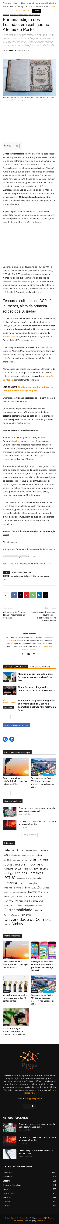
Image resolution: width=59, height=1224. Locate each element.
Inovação (32, 883)
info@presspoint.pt (34, 1098)
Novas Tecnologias (33, 896)
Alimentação (31, 850)
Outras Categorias (26, 15)
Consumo (8, 868)
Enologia (8, 873)
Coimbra (44, 859)
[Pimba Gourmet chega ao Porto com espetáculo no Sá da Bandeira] (9, 690)
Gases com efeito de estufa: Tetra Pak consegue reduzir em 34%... (15, 781)
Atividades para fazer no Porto (16, 860)
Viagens (7, 924)
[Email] (45, 595)
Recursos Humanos (29, 901)
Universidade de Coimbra (28, 919)
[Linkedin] (39, 595)
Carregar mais (28, 834)
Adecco (9, 850)
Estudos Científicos (29, 873)
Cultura (6, 15)
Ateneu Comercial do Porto (16, 281)
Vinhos (17, 923)
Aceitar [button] (36, 11)
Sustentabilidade (18, 909)
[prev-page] (4, 717)
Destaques (14, 15)
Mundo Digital (9, 897)
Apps (7, 854)
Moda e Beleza (8, 707)
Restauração (9, 905)
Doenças (27, 868)
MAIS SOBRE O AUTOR (40, 667)
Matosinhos (35, 892)
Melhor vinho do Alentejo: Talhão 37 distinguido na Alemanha (14, 615)
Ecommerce (40, 868)
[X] (20, 595)
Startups (39, 905)
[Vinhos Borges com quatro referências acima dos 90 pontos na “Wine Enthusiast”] (16, 984)
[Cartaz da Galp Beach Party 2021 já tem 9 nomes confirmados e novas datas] (9, 825)
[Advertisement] (29, 122)
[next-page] (9, 717)
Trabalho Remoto (11, 915)
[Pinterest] (27, 595)
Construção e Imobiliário (23, 864)
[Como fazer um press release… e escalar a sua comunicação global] (9, 812)
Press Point (40, 1220)
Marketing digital (19, 892)
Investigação (33, 887)
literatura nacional (11, 336)
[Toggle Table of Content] (16, 146)
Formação (37, 878)
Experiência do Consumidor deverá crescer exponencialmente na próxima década (44, 616)
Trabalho (38, 910)
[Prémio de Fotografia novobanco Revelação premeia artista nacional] (16, 1017)
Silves (19, 905)
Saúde (33, 958)
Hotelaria (10, 882)
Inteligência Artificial (13, 887)
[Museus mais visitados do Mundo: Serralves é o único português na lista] (9, 677)
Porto (19, 441)
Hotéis (22, 883)
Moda (46, 892)
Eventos (37, 15)
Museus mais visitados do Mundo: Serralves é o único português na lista (35, 677)
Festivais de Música (24, 878)
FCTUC (9, 877)
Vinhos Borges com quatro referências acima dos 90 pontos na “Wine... (15, 998)
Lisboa (46, 887)
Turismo (34, 775)
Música (19, 897)
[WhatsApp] (33, 595)
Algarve (20, 850)
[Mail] (35, 654)
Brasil (34, 859)
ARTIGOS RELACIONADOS (15, 667)
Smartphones (29, 906)
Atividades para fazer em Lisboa (27, 854)
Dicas (18, 868)
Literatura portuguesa (41, 576)
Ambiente (7, 775)
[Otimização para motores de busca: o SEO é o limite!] (9, 1154)
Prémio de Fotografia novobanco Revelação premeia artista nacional (14, 1031)
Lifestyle (6, 991)
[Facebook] (14, 595)
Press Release (11, 50)
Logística (7, 892)
